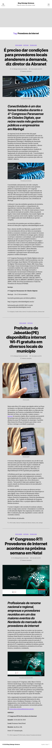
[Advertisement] (26, 18)
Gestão (14, 522)
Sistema (34, 522)
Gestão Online (18, 311)
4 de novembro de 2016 (36, 69)
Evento (24, 735)
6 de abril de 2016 (36, 558)
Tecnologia (33, 45)
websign (41, 522)
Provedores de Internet (32, 311)
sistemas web (41, 311)
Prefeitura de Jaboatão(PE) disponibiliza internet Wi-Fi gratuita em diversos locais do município (26, 339)
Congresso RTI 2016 (17, 735)
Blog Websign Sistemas (26, 3)
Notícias (25, 45)
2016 (10, 522)
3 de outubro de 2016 (36, 356)
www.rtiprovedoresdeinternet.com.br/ (22, 709)
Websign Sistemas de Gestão (20, 69)
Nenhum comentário (27, 71)
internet (24, 311)
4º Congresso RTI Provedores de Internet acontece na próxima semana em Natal (26, 546)
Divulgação (18, 45)
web (37, 522)
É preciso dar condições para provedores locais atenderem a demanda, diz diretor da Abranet (26, 57)
